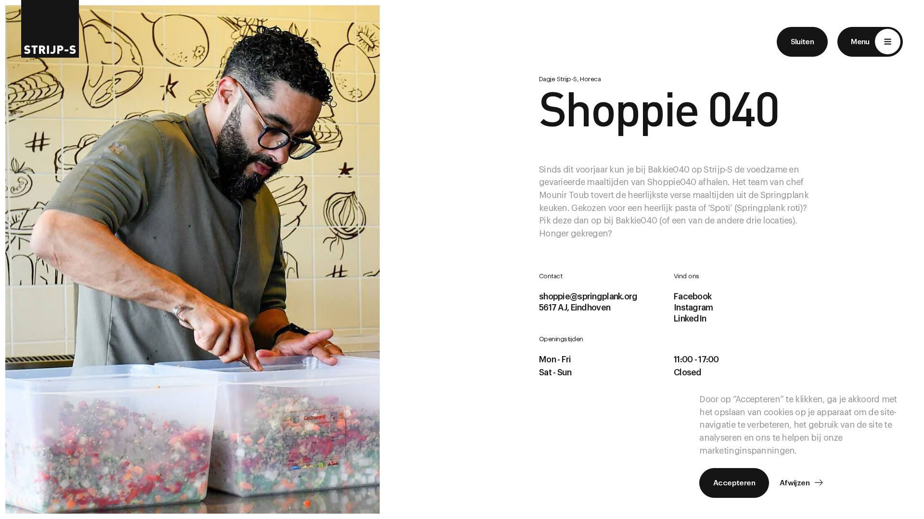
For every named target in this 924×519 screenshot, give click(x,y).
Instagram (693, 307)
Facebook (692, 296)
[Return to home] (50, 29)
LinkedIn (690, 318)
